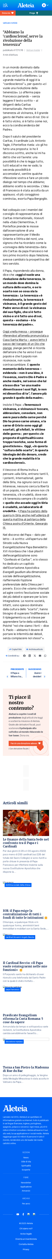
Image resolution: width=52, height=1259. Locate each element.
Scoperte (26, 1169)
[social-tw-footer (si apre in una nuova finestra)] (28, 1214)
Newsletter (26, 1182)
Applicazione (26, 1186)
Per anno (26, 1203)
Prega (32, 13)
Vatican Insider (33, 50)
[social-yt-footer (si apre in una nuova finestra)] (17, 1214)
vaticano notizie (10, 22)
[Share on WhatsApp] (45, 656)
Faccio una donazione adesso (24, 743)
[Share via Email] (40, 656)
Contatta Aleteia (26, 1244)
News (26, 1157)
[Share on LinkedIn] (29, 656)
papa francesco (12, 989)
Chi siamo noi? (25, 1228)
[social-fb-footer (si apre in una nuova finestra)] (23, 1214)
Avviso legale (26, 1233)
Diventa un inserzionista (26, 1239)
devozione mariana (14, 1041)
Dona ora (6, 13)
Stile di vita (26, 1161)
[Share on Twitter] (35, 656)
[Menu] (9, 5)
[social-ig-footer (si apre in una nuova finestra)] (34, 1214)
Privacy (26, 1249)
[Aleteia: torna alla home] (26, 5)
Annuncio (26, 1190)
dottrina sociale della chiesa (18, 885)
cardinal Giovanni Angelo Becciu (20, 937)
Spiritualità (26, 1165)
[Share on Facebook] (24, 656)
